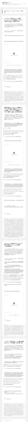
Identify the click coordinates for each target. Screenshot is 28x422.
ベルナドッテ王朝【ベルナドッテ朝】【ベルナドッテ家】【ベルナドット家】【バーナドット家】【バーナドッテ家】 (13, 332)
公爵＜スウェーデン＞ (6, 333)
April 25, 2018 (18, 368)
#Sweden (10, 276)
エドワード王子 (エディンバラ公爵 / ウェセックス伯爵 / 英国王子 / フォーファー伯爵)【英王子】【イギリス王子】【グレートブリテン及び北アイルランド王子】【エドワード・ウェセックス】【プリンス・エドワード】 (13, 222)
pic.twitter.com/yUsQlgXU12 (8, 193)
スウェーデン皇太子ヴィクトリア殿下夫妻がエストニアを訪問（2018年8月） (13, 245)
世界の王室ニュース (6, 2)
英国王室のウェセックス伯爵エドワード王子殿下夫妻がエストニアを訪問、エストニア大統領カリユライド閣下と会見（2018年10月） (13, 110)
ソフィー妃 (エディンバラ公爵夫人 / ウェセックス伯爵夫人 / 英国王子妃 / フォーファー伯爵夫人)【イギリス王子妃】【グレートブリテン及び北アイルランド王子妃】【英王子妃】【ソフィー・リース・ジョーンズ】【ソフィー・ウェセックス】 (13, 230)
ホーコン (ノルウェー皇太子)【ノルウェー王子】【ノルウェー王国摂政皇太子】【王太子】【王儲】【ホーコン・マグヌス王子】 (14, 98)
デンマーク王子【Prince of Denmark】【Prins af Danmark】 (13, 231)
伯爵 (18, 233)
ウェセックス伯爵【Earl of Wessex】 (19, 219)
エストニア (14, 91)
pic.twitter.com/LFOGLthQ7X (8, 177)
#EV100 (17, 176)
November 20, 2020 (19, 81)
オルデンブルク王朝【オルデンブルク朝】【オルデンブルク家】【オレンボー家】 (13, 404)
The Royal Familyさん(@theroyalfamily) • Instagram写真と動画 (13, 140)
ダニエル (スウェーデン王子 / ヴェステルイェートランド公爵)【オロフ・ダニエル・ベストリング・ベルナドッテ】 (13, 331)
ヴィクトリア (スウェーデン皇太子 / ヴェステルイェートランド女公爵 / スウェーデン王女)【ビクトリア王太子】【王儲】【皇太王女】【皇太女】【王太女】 (14, 326)
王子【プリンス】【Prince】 (9, 99)
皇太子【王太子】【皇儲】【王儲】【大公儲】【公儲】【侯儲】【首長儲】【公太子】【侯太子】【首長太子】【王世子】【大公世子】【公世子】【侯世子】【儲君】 (13, 100)
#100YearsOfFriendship (12, 176)
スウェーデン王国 (17, 328)
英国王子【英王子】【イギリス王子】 (15, 235)
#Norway (13, 76)
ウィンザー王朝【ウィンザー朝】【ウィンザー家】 (13, 219)
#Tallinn (8, 77)
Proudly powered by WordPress (8, 420)
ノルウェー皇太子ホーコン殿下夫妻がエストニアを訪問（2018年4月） (14, 342)
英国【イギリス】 (9, 235)
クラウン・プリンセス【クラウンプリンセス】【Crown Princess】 (11, 327)
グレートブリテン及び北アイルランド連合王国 (15, 228)
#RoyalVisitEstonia (15, 132)
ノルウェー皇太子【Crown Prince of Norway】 (14, 410)
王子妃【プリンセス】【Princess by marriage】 (13, 413)
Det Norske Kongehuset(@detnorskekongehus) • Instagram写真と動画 (13, 41)
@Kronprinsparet (9, 365)
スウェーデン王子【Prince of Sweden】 (14, 329)
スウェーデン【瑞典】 (12, 328)
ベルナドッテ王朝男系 (19, 332)
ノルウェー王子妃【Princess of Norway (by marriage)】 (13, 409)
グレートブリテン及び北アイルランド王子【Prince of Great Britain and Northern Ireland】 (13, 226)
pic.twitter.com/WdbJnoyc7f (16, 365)
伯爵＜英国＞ (20, 233)
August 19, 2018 (18, 282)
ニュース (11, 91)
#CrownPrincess (15, 274)
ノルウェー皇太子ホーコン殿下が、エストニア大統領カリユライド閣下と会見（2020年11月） (13, 20)
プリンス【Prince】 (13, 97)
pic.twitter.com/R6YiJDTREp (8, 384)
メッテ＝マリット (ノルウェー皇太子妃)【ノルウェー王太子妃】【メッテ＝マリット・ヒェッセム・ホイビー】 (14, 413)
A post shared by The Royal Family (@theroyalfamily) (14, 164)
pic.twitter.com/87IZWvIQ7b (11, 78)
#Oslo (9, 75)
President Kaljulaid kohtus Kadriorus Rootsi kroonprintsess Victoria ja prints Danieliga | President (13, 262)
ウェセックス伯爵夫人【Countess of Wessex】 (13, 220)
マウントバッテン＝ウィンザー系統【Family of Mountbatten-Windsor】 (13, 233)
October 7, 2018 (18, 136)
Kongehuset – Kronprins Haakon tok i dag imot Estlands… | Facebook (13, 35)
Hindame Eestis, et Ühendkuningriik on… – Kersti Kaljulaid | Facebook (14, 200)
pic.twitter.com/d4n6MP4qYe (15, 279)
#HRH (12, 274)
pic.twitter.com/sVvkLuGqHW (9, 134)
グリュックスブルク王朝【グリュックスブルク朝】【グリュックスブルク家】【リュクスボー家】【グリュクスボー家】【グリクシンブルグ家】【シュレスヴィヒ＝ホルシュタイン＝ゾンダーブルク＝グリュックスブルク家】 (13, 94)
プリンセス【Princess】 (17, 232)
